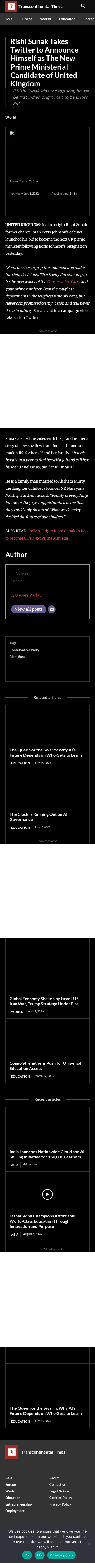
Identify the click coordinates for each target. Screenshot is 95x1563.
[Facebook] (15, 207)
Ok (27, 1555)
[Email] (52, 609)
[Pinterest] (39, 207)
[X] (27, 207)
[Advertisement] (47, 381)
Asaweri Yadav (26, 595)
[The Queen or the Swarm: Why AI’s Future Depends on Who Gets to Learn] (48, 728)
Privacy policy (61, 1555)
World (10, 117)
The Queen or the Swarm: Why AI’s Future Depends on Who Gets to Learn (46, 752)
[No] (88, 1543)
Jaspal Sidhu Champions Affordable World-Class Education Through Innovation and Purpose (42, 1221)
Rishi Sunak (18, 657)
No (39, 1555)
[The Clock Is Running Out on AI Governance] (48, 793)
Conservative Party (64, 281)
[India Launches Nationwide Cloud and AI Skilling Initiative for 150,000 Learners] (48, 1130)
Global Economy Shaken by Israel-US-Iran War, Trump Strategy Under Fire (45, 1001)
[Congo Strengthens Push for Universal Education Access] (48, 1041)
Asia (15, 1165)
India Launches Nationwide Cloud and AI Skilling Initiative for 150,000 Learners (47, 1154)
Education (20, 763)
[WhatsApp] (51, 207)
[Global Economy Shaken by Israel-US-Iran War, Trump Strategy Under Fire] (48, 977)
